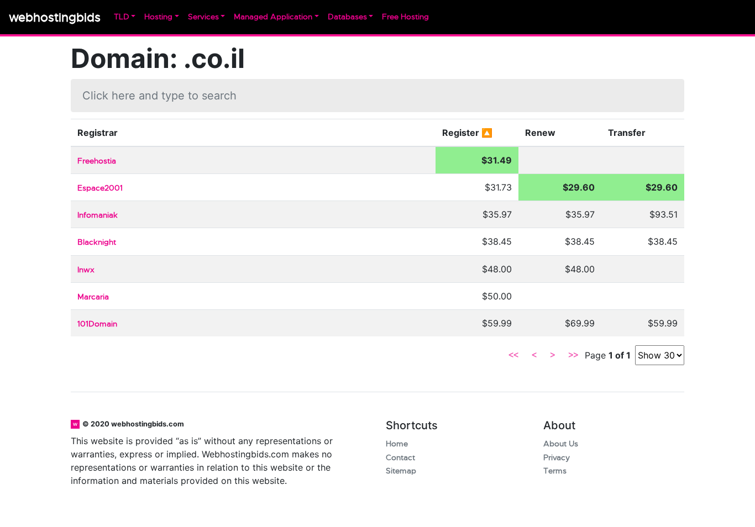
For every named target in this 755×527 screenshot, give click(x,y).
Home (397, 444)
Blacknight (96, 242)
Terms (555, 471)
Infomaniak (97, 215)
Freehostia (96, 161)
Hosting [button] (158, 17)
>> (573, 355)
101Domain (97, 324)
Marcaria (93, 297)
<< (513, 355)
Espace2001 (100, 188)
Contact (400, 457)
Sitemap (401, 471)
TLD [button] (121, 17)
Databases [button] (347, 17)
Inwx (86, 270)
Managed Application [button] (273, 17)
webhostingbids (55, 17)
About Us (560, 444)
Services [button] (203, 17)
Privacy (556, 457)
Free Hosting (405, 17)
